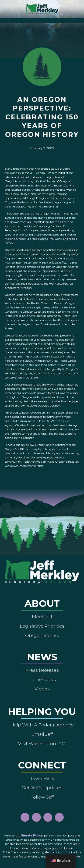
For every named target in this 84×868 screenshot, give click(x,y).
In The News (42, 679)
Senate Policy (32, 835)
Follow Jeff (42, 797)
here (76, 856)
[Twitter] (59, 817)
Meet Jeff (42, 616)
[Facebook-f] (25, 817)
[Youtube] (47, 817)
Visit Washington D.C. (42, 743)
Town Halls (42, 778)
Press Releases (42, 670)
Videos (42, 688)
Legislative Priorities (42, 626)
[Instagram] (36, 817)
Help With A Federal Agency (42, 724)
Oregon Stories (42, 635)
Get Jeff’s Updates (42, 787)
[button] (42, 19)
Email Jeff (42, 734)
